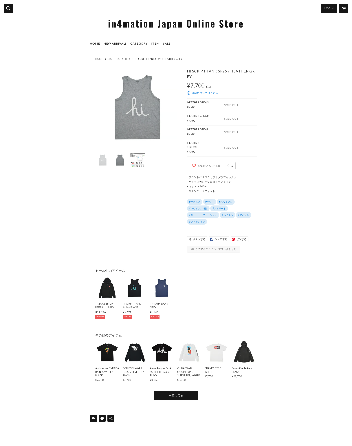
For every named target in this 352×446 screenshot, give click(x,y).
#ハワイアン (225, 201)
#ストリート (219, 208)
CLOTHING (113, 58)
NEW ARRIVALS (115, 43)
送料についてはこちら (205, 92)
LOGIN (329, 8)
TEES (128, 58)
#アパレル (243, 215)
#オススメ (194, 201)
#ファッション (197, 221)
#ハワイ (209, 201)
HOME (95, 43)
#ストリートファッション (203, 215)
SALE (166, 43)
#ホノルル (227, 215)
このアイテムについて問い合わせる (215, 249)
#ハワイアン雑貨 (198, 208)
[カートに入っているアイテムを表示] (343, 8)
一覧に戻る (176, 395)
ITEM (155, 43)
